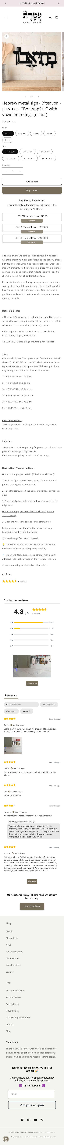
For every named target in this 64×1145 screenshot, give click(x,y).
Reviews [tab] (11, 695)
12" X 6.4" (10, 151)
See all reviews (32, 906)
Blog (8, 1031)
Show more (32, 881)
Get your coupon (32, 1105)
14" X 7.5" (27, 151)
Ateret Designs (20, 1132)
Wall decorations (14, 951)
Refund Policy (12, 1010)
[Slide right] (38, 96)
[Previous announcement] (5, 3)
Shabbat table (13, 958)
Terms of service (31, 1137)
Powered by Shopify (34, 1132)
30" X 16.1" (29, 158)
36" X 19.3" (47, 158)
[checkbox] (26, 711)
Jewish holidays (13, 965)
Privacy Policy (12, 1004)
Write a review (32, 683)
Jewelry (9, 971)
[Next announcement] (58, 3)
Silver (36, 133)
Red (7, 140)
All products (12, 938)
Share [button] (8, 574)
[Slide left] (25, 96)
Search (9, 931)
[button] (6, 17)
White (49, 133)
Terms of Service (14, 997)
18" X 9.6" (44, 151)
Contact (10, 1024)
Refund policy (50, 1132)
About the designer (15, 990)
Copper (22, 133)
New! (8, 944)
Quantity (6, 165)
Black (8, 133)
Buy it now (32, 190)
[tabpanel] (32, 794)
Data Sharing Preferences (18, 1017)
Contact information (48, 1137)
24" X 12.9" (10, 158)
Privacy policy (16, 1137)
